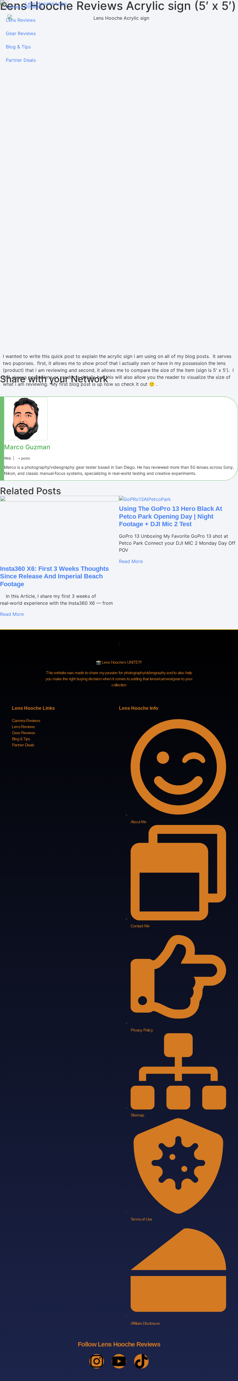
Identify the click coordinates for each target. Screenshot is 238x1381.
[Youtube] (119, 1361)
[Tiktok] (141, 1361)
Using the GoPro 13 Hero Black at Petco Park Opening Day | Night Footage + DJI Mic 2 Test (170, 516)
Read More (12, 614)
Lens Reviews (20, 20)
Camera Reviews (24, 7)
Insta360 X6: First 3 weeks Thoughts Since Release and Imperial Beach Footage (54, 576)
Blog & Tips (18, 47)
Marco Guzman (27, 447)
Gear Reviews (21, 33)
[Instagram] (96, 1361)
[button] (5, 5)
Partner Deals (21, 60)
